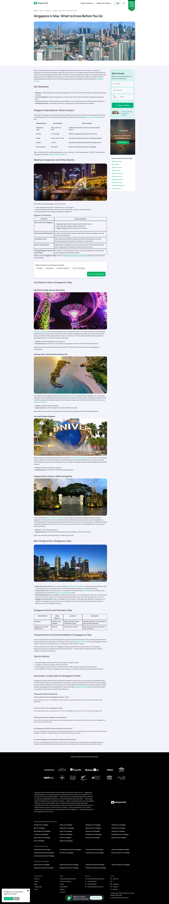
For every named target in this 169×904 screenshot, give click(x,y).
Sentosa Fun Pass (40, 402)
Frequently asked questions (68, 879)
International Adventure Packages (44, 853)
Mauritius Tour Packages (118, 837)
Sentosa (72, 396)
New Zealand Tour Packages (42, 831)
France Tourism (116, 188)
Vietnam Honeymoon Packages (120, 864)
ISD (114, 95)
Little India (87, 591)
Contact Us (63, 892)
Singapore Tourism (117, 179)
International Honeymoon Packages (70, 849)
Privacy (62, 884)
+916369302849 (91, 884)
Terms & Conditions (65, 881)
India (16, 898)
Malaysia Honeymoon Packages (69, 868)
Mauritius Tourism (117, 173)
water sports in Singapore (75, 586)
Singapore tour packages (83, 687)
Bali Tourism (115, 164)
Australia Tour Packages (41, 825)
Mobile (122, 97)
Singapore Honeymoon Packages (44, 868)
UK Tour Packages (39, 841)
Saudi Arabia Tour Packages (42, 837)
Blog (35, 884)
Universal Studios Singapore (78, 458)
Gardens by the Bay (40, 332)
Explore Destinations (87, 3)
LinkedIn (115, 887)
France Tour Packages (66, 834)
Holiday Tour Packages (103, 3)
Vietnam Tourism (117, 167)
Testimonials (38, 887)
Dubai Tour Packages (66, 825)
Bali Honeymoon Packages (42, 864)
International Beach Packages (120, 849)
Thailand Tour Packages (118, 825)
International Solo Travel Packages (44, 856)
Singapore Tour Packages (93, 825)
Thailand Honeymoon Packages (95, 864)
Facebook (115, 879)
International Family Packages (94, 849)
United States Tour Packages (120, 834)
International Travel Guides (122, 158)
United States (8, 898)
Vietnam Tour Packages (118, 828)
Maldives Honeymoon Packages (69, 864)
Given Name (116, 83)
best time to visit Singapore (93, 117)
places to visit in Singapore (54, 518)
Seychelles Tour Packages (93, 828)
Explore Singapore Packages (96, 274)
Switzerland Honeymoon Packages (96, 868)
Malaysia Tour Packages (93, 831)
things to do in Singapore (62, 593)
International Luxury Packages (95, 853)
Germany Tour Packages (93, 837)
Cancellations (64, 887)
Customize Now (96, 898)
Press (36, 889)
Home (35, 10)
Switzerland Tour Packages (93, 834)
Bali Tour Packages (39, 828)
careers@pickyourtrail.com (95, 887)
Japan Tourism (116, 170)
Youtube (115, 889)
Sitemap (62, 889)
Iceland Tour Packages (118, 831)
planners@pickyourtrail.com (95, 879)
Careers (36, 881)
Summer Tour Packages (66, 853)
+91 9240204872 (92, 881)
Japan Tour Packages (66, 831)
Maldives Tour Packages (67, 828)
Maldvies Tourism (117, 161)
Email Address (117, 90)
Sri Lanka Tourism (117, 176)
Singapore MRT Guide (81, 642)
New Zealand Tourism (118, 185)
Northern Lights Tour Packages (120, 853)
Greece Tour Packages (66, 841)
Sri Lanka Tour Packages (41, 834)
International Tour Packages (42, 849)
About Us (37, 879)
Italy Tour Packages (65, 837)
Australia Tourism (117, 182)
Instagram (116, 884)
